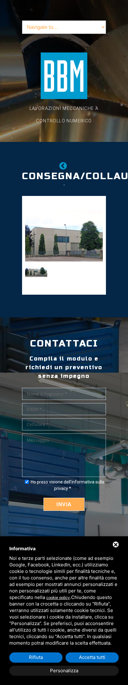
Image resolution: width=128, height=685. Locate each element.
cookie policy (58, 597)
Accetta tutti (92, 657)
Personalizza (64, 671)
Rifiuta (36, 657)
